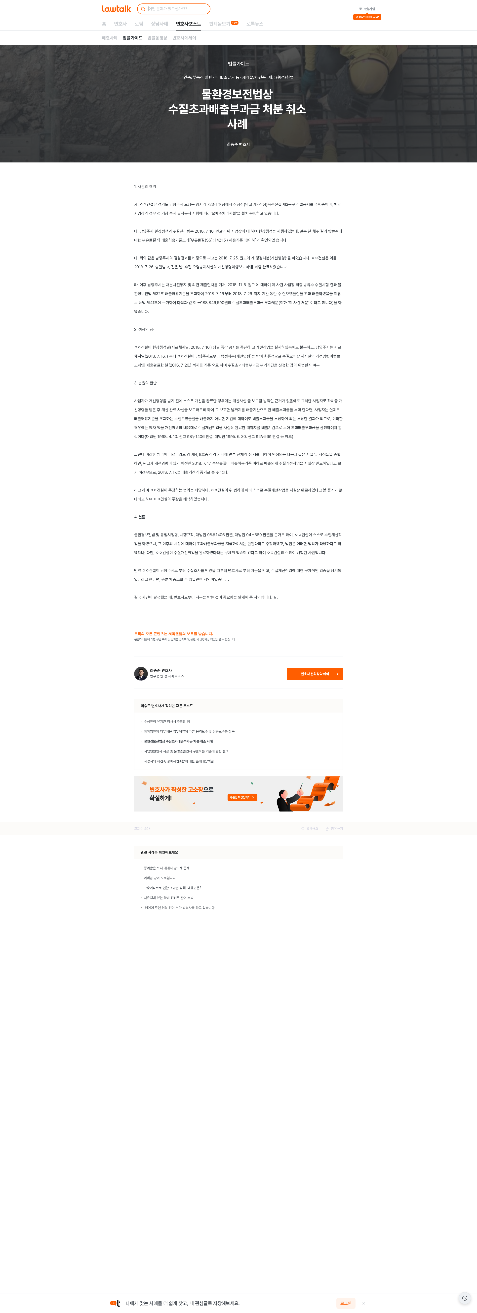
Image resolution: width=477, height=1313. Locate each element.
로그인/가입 (367, 9)
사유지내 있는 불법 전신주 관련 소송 (169, 898)
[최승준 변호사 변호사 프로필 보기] (141, 674)
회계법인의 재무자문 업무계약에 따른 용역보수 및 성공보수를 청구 (189, 731)
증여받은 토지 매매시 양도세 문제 (167, 868)
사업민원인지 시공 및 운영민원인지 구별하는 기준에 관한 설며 (186, 751)
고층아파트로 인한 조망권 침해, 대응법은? (172, 888)
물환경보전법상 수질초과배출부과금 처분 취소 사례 (178, 741)
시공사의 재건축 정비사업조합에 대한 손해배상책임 (179, 761)
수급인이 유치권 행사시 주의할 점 (167, 721)
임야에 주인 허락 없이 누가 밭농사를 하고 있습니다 (179, 908)
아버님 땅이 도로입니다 (160, 878)
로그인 (346, 1303)
